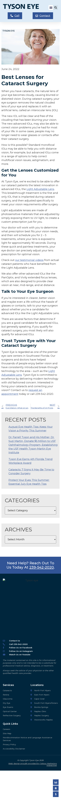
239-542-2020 (41, 567)
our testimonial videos (29, 260)
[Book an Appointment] (56, 782)
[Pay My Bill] (56, 794)
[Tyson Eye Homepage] (23, 7)
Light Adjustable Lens (40, 189)
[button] (51, 7)
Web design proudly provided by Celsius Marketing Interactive (32, 764)
